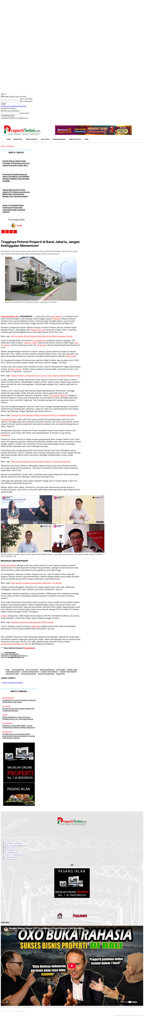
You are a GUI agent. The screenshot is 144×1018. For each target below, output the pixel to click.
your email (24, 113)
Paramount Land (38, 330)
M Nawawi (41, 345)
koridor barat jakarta (30, 671)
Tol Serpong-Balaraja (59, 395)
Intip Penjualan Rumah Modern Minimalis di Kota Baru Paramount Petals (41, 336)
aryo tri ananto (32, 669)
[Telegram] (60, 308)
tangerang (60, 673)
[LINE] (68, 308)
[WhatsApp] (44, 308)
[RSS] (136, 121)
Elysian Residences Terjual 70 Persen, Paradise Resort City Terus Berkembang (17, 718)
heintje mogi (72, 669)
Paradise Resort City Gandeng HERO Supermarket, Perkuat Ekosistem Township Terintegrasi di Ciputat (18, 736)
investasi (57, 319)
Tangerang (5, 435)
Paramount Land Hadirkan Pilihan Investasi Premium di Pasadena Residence (44, 415)
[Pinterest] (37, 308)
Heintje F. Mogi (30, 343)
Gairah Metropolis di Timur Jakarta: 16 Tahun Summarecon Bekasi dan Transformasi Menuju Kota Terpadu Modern (16, 193)
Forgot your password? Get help (13, 106)
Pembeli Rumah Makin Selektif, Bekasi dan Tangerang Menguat (18, 710)
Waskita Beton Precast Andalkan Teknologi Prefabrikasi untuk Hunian (19, 701)
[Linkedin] (133, 121)
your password (26, 101)
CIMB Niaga (36, 626)
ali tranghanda (18, 669)
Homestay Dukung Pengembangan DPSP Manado (32, 622)
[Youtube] (142, 121)
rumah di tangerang (46, 673)
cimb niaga (60, 669)
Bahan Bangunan (8, 697)
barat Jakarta (56, 316)
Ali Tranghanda (38, 340)
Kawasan (10, 146)
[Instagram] (130, 121)
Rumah (4, 714)
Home (3, 146)
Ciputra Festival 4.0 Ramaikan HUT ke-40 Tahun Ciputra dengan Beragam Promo (45, 376)
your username (26, 99)
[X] (139, 121)
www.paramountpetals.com (12, 644)
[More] (75, 308)
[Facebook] (127, 121)
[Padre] (14, 225)
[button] (93, 139)
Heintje (4, 616)
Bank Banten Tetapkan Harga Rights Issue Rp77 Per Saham (36, 583)
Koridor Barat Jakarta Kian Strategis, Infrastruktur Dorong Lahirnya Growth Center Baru (15, 163)
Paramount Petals (9, 419)
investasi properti (13, 671)
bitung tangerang (47, 669)
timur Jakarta (15, 369)
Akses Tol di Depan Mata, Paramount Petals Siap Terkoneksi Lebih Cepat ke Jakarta (13, 208)
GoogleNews (29, 648)
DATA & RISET (6, 706)
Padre (19, 225)
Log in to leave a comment (12, 682)
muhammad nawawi (68, 671)
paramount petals (28, 673)
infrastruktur (71, 356)
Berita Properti (7, 723)
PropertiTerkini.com (10, 316)
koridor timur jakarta (49, 671)
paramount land (12, 673)
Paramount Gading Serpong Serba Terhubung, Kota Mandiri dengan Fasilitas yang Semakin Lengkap (15, 177)
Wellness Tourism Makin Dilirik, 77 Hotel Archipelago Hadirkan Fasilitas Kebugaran (18, 727)
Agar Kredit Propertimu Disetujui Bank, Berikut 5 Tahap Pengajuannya (41, 462)
